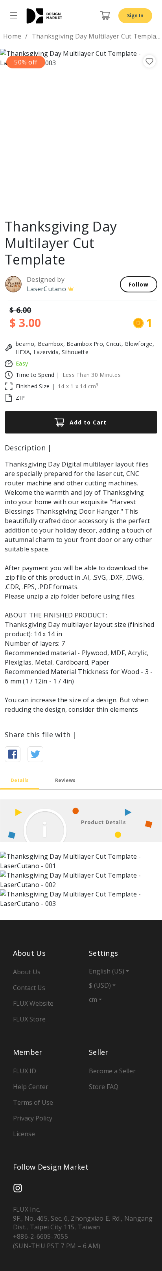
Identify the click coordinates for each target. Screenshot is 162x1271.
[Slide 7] (123, 199)
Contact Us (29, 987)
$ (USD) (100, 985)
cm (93, 999)
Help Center (30, 1086)
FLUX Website (33, 1003)
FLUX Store (29, 1019)
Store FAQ (103, 1086)
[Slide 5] (95, 199)
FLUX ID (24, 1071)
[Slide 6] (109, 199)
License (24, 1134)
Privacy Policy (32, 1118)
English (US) (106, 971)
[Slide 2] (53, 199)
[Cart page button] (105, 16)
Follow (139, 284)
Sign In (135, 15)
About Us (26, 972)
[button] (12, 130)
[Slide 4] (81, 199)
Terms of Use (33, 1102)
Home (12, 36)
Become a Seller (112, 1071)
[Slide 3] (67, 199)
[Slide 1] (38, 199)
